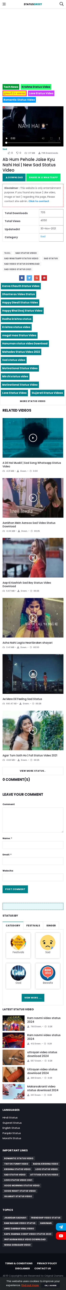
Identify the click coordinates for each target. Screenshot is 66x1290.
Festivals (33, 925)
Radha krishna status (16, 319)
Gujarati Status (12, 1123)
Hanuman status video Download (25, 343)
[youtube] (44, 278)
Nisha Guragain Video (17, 1244)
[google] (36, 278)
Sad (5, 149)
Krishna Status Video (17, 1169)
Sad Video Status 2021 (17, 269)
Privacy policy (47, 1263)
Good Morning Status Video (22, 1185)
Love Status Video (14, 393)
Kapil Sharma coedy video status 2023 (27, 1234)
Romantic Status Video (18, 1158)
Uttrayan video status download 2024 (42, 1071)
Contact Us (42, 1268)
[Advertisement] (33, 45)
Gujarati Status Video (18, 1196)
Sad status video (13, 360)
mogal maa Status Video (19, 335)
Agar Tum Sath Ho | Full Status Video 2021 (30, 755)
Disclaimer (22, 1268)
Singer (51, 925)
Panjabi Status (12, 1133)
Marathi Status (12, 1138)
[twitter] (29, 278)
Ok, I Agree (51, 1285)
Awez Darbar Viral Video (19, 1228)
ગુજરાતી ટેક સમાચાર (15, 93)
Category (13, 925)
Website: (8, 870)
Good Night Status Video (20, 1190)
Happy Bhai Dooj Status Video (22, 310)
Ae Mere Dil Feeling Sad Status (22, 699)
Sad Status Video (26, 253)
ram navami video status (19, 1223)
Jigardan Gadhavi (15, 1217)
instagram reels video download (25, 1239)
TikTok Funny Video (16, 1163)
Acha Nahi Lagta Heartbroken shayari (27, 642)
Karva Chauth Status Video (20, 286)
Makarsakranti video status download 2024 (42, 1088)
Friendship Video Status (45, 1217)
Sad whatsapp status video (21, 258)
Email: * (7, 854)
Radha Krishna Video (45, 1163)
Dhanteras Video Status (18, 294)
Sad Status (51, 258)
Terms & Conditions (18, 1263)
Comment (9, 804)
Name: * (7, 838)
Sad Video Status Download (22, 263)
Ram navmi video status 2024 (44, 1020)
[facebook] (22, 278)
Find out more (30, 1285)
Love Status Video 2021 (18, 1180)
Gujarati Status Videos (47, 393)
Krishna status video (16, 327)
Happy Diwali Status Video (20, 302)
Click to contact (38, 201)
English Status (11, 1128)
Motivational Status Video (20, 368)
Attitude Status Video (44, 1174)
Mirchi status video (15, 376)
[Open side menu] (4, 4)
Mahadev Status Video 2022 (21, 352)
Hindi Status (10, 1117)
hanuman (46, 1223)
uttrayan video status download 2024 (42, 1054)
